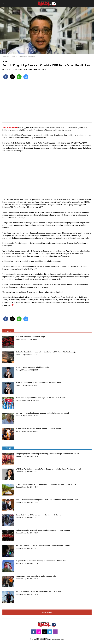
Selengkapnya (47, 612)
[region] (47, 101)
